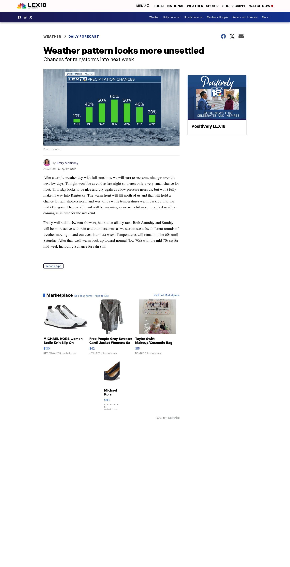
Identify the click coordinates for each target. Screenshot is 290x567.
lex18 (20, 17)
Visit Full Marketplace (167, 295)
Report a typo (53, 266)
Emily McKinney (67, 163)
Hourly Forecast (193, 17)
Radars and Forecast (245, 17)
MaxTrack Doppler (218, 17)
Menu (141, 5)
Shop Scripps (234, 6)
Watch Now (260, 6)
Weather (195, 6)
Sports (213, 6)
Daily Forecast (171, 17)
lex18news (31, 17)
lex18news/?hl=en (26, 17)
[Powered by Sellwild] (174, 417)
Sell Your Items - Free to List (91, 295)
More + (266, 17)
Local (159, 6)
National (175, 6)
